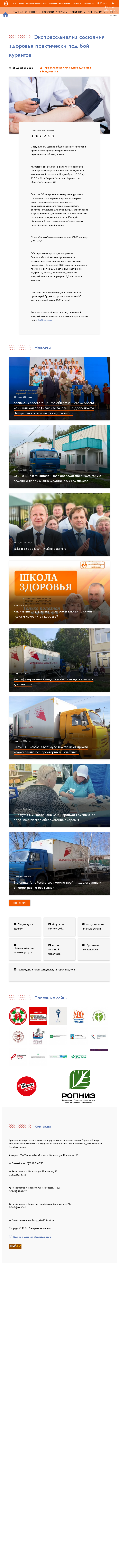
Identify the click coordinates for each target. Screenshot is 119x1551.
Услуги (60, 12)
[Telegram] (44, 136)
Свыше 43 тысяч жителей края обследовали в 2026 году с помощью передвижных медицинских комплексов (57, 478)
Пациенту (76, 12)
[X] (49, 136)
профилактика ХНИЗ (57, 68)
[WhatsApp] (53, 136)
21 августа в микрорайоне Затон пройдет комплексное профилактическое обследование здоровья (54, 817)
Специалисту (97, 12)
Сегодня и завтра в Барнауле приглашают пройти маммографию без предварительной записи (51, 749)
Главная (18, 12)
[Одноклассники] (40, 136)
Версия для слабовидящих (109, 8)
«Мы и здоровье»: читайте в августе (40, 548)
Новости (48, 12)
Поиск (103, 3)
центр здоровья (81, 68)
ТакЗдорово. (45, 320)
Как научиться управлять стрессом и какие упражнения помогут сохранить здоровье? (54, 614)
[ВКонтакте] (36, 136)
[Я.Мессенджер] (32, 136)
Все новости (19, 902)
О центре (31, 12)
